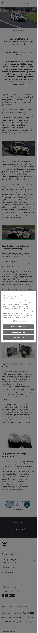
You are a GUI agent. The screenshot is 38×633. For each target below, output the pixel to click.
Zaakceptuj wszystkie (18, 332)
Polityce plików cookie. (20, 321)
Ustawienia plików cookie (18, 326)
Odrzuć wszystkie (18, 337)
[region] (18, 316)
